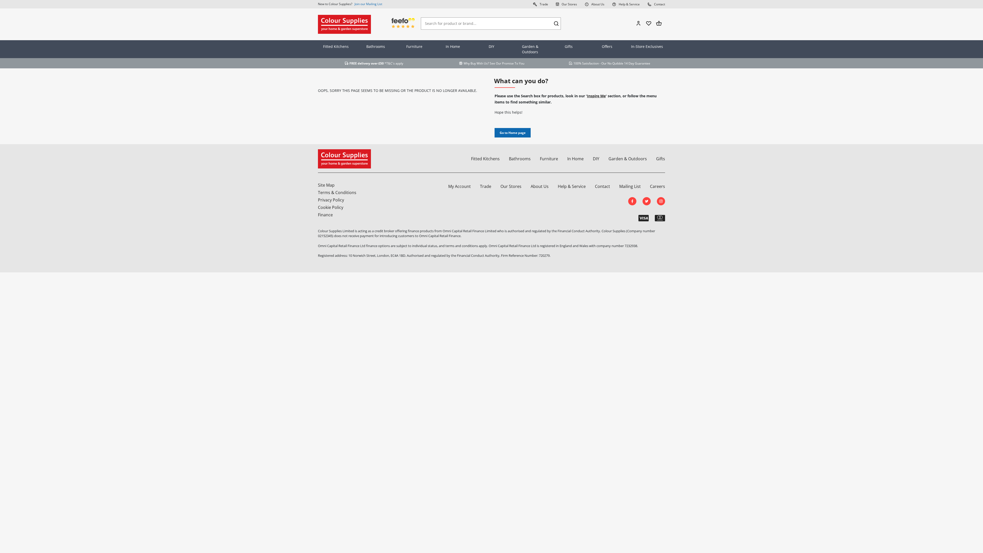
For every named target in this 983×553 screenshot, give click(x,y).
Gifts (569, 46)
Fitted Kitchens (336, 46)
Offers (607, 46)
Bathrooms (375, 46)
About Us (597, 4)
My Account (459, 186)
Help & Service (629, 4)
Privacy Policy (331, 200)
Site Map (326, 185)
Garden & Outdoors (530, 49)
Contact (659, 4)
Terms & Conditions (337, 192)
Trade (543, 4)
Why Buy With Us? (476, 63)
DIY (491, 46)
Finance (325, 215)
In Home (453, 46)
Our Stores (569, 4)
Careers (657, 186)
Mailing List (630, 186)
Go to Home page (513, 133)
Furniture (414, 46)
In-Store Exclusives (647, 46)
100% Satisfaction (586, 63)
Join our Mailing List (368, 4)
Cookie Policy (330, 207)
